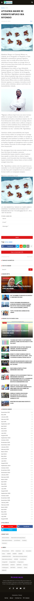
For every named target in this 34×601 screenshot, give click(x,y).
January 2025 (17, 475)
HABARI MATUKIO (6, 556)
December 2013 (17, 412)
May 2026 (17, 512)
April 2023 (17, 426)
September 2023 (17, 438)
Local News (17, 540)
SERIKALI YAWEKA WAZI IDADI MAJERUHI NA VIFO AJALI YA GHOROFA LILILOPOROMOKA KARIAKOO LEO (19, 396)
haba (3, 553)
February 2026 (17, 505)
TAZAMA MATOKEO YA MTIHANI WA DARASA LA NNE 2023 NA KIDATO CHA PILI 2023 (21, 341)
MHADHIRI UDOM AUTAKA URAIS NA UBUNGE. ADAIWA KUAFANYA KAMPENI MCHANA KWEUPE (20, 348)
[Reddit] (21, 246)
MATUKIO (12, 567)
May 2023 (17, 428)
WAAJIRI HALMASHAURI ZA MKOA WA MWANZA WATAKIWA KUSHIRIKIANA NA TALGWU (21, 362)
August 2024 (17, 463)
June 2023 (17, 431)
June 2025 (17, 486)
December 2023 (17, 445)
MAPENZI (19, 565)
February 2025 (17, 477)
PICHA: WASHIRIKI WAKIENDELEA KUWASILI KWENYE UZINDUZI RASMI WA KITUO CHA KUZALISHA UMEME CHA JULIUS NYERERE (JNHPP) (20, 305)
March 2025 (17, 479)
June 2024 (17, 458)
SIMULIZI (4, 570)
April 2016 (17, 421)
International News (7, 540)
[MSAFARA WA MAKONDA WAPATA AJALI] (5, 403)
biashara (18, 551)
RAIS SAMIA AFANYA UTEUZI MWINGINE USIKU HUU (18, 369)
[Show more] (31, 246)
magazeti (4, 562)
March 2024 (17, 451)
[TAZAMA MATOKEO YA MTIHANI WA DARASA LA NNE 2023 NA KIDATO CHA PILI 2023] (5, 342)
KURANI (16, 559)
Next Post (29, 256)
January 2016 (17, 417)
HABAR (9, 553)
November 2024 (17, 470)
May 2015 (17, 414)
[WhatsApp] (24, 246)
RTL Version (26, 598)
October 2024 (17, 468)
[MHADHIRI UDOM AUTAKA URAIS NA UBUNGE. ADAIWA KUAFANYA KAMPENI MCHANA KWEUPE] (5, 349)
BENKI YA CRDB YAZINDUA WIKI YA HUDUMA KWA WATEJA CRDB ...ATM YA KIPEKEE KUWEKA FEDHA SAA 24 (21, 355)
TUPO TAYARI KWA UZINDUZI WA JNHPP (19, 311)
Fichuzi (20, 595)
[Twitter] (17, 246)
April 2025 (17, 482)
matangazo (5, 567)
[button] (2, 2)
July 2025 (17, 489)
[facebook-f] (13, 588)
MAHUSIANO (5, 565)
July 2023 (17, 433)
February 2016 (17, 419)
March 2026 (17, 507)
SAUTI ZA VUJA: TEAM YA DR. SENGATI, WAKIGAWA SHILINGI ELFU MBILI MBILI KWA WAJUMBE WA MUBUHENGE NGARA (20, 387)
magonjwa (20, 562)
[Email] (27, 246)
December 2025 (17, 500)
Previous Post (5, 256)
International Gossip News (18, 537)
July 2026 (17, 516)
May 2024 (17, 456)
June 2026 (17, 514)
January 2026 (17, 502)
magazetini (12, 562)
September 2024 (17, 465)
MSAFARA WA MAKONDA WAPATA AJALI (20, 402)
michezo (4, 543)
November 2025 (17, 498)
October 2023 (17, 440)
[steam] (9, 588)
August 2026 (17, 519)
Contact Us (18, 598)
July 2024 (17, 461)
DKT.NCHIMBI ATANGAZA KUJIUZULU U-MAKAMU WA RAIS (21, 296)
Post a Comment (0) (17, 252)
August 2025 (17, 491)
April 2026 (17, 509)
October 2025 (17, 495)
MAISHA (13, 565)
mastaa (24, 540)
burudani (28, 551)
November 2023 (17, 442)
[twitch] (24, 588)
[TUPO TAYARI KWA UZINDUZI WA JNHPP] (5, 312)
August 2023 (17, 435)
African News (5, 537)
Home (3, 8)
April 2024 (17, 454)
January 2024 (17, 447)
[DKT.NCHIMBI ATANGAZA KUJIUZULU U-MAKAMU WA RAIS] (5, 297)
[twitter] (17, 588)
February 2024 (17, 449)
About (11, 598)
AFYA (7, 8)
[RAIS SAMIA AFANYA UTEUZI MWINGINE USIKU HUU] (5, 370)
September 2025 (17, 493)
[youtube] (20, 588)
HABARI (10, 242)
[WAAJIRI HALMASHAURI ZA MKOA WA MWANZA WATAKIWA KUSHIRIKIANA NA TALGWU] (5, 363)
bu (23, 551)
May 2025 (17, 484)
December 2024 (17, 472)
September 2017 (17, 424)
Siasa (25, 567)
